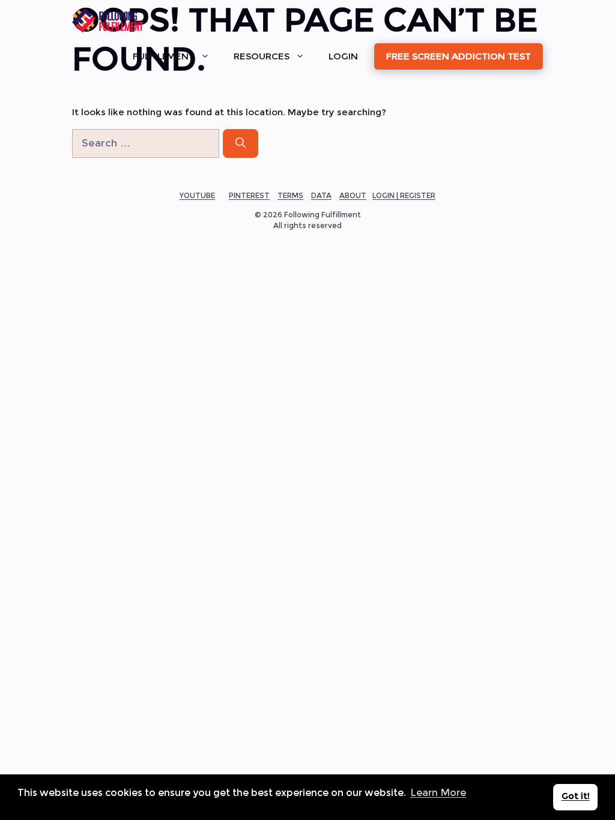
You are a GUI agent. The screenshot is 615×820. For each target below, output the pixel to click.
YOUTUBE (197, 195)
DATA (321, 195)
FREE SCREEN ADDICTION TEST (458, 56)
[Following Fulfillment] (107, 20)
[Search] (240, 143)
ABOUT (352, 195)
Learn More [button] (438, 792)
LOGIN (343, 56)
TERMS (290, 195)
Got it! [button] (576, 796)
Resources (261, 56)
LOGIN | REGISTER (403, 195)
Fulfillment (164, 56)
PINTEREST (249, 195)
